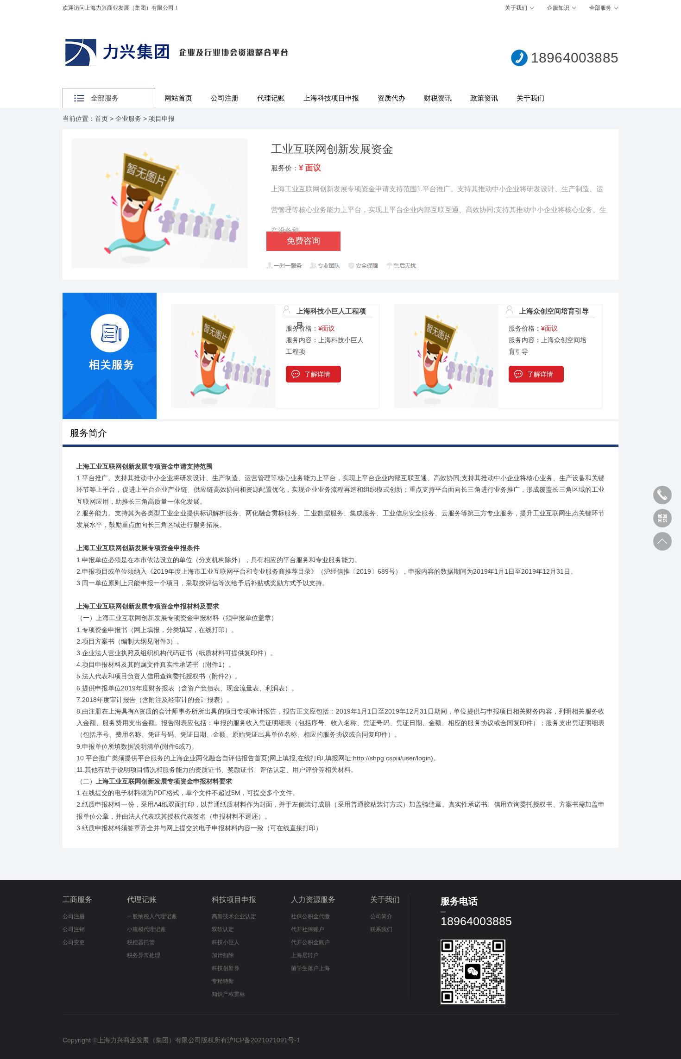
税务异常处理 (143, 955)
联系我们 (381, 929)
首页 (101, 118)
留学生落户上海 (310, 968)
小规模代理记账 (146, 929)
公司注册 (225, 98)
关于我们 (516, 8)
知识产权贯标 (228, 994)
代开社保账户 (307, 929)
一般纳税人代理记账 (152, 916)
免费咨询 (303, 240)
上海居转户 (305, 955)
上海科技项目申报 (331, 98)
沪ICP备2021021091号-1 (263, 1040)
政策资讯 (484, 98)
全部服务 (600, 8)
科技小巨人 (226, 942)
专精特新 (223, 981)
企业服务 (128, 118)
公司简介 (381, 916)
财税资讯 (438, 98)
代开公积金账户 (310, 942)
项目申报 (162, 118)
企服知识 (558, 8)
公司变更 (74, 942)
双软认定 (223, 929)
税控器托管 (141, 942)
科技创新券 (226, 968)
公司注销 (74, 929)
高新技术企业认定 (234, 916)
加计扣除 (223, 955)
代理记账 (271, 98)
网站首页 (178, 98)
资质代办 (391, 98)
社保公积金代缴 (310, 916)
